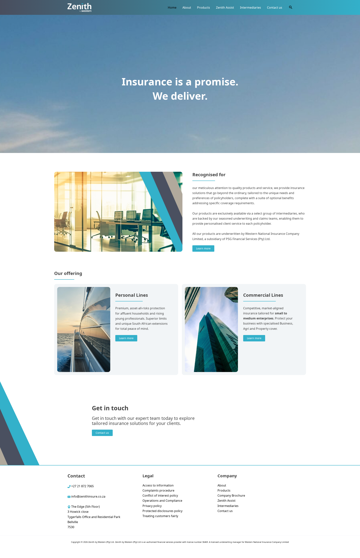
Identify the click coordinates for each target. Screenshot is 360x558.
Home (172, 7)
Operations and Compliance (162, 501)
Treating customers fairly (160, 516)
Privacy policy (152, 506)
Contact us (274, 7)
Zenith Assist (225, 7)
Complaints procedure (158, 490)
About (186, 7)
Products (203, 7)
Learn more (203, 248)
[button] (290, 7)
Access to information (158, 485)
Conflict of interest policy (160, 495)
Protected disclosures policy (162, 511)
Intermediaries (250, 7)
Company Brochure (231, 495)
